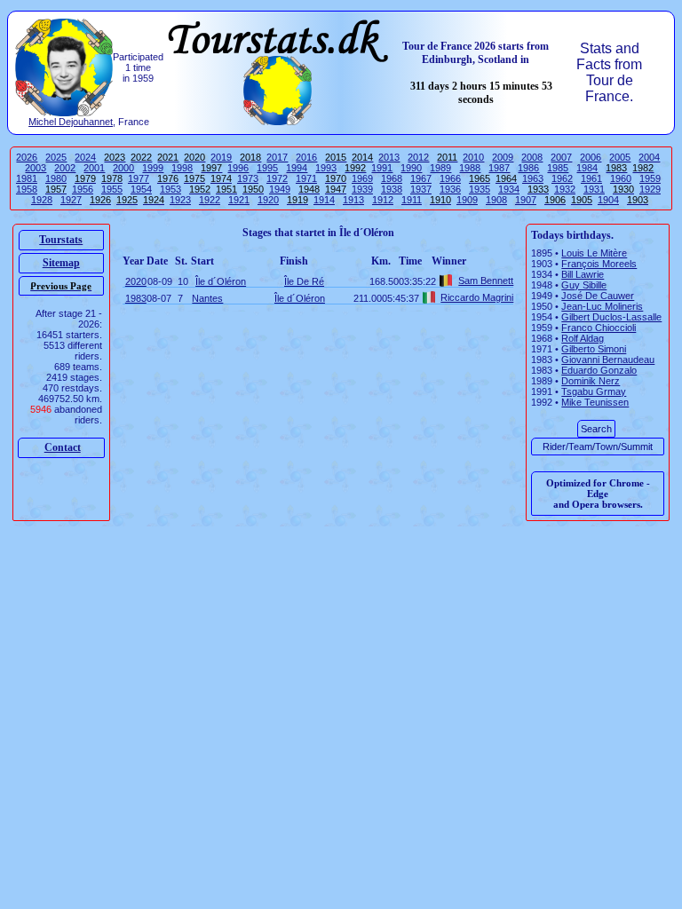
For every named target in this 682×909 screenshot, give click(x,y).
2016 (306, 157)
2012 (418, 157)
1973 (247, 178)
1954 (141, 189)
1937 (421, 189)
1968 (391, 178)
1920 (268, 199)
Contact (62, 447)
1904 (608, 199)
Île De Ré (304, 281)
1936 (450, 189)
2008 (532, 157)
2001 (94, 167)
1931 (594, 189)
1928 (41, 199)
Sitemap (61, 263)
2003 (35, 167)
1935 (479, 189)
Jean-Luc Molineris (602, 306)
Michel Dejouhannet (70, 121)
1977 (138, 178)
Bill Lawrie (582, 274)
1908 (496, 199)
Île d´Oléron (220, 281)
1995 (267, 167)
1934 (508, 189)
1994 (296, 167)
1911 (411, 199)
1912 (382, 199)
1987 (499, 167)
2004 (649, 157)
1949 (279, 189)
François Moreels (599, 263)
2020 (136, 281)
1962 (562, 178)
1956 (82, 189)
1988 (469, 167)
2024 (85, 157)
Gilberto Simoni (593, 349)
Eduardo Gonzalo (599, 370)
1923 (180, 199)
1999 (152, 167)
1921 (239, 199)
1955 (112, 189)
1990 (411, 167)
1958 (26, 189)
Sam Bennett (485, 280)
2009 (502, 157)
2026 (26, 157)
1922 (209, 199)
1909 (467, 199)
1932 (564, 189)
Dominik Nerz (590, 380)
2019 (221, 157)
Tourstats (61, 239)
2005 (619, 157)
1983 (136, 298)
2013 (389, 157)
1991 (382, 167)
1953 (170, 189)
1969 (362, 178)
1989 (440, 167)
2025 (56, 157)
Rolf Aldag (582, 338)
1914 (324, 199)
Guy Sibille (584, 285)
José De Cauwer (597, 295)
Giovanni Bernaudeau (607, 359)
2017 (277, 157)
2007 (561, 157)
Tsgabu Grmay (593, 391)
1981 (26, 178)
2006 (590, 157)
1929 (650, 189)
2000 (123, 167)
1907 (525, 199)
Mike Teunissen (595, 402)
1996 (238, 167)
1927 (71, 199)
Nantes (207, 298)
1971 (306, 178)
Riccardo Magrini (476, 297)
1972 (277, 178)
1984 (587, 167)
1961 (591, 178)
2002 (64, 167)
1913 (353, 199)
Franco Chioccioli (598, 327)
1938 (391, 189)
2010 (473, 157)
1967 (421, 178)
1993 (326, 167)
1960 (620, 178)
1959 (650, 178)
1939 (362, 189)
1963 (532, 178)
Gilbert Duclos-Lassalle (611, 317)
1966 (450, 178)
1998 (182, 167)
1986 (528, 167)
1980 (56, 178)
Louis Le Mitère (594, 253)
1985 (557, 167)
